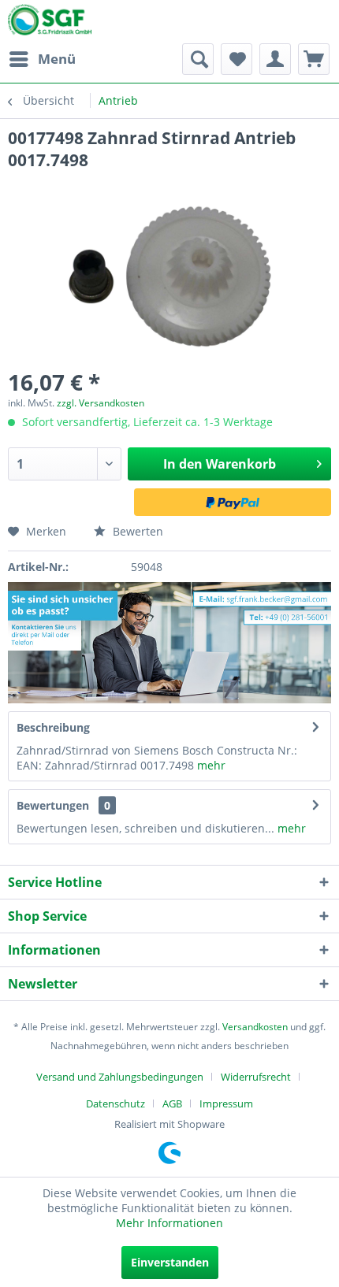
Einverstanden (170, 1262)
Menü (57, 59)
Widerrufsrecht (256, 1077)
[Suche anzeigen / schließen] (198, 59)
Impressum (226, 1103)
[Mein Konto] (275, 59)
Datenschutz (115, 1103)
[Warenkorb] (314, 59)
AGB (172, 1103)
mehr (209, 765)
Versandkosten (255, 1026)
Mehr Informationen (169, 1222)
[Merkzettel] (236, 59)
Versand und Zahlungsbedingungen (119, 1077)
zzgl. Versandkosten (100, 403)
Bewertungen (53, 805)
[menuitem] (42, 59)
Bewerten (136, 531)
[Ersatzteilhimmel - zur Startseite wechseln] (49, 23)
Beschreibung (53, 727)
